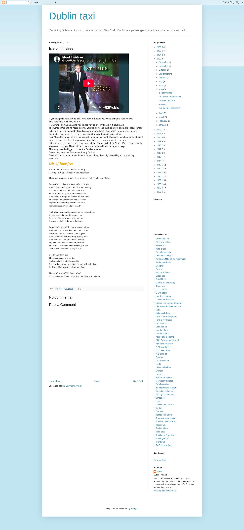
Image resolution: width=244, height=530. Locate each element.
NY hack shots (162, 347)
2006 (159, 192)
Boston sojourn (163, 272)
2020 (159, 137)
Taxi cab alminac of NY (166, 422)
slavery (159, 401)
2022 (159, 130)
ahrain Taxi (161, 245)
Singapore (160, 398)
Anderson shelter (163, 262)
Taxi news (160, 425)
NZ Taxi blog (161, 354)
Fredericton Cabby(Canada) (168, 303)
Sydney (159, 411)
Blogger (134, 508)
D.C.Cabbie (161, 289)
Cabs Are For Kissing (165, 283)
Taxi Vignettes (162, 438)
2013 (159, 165)
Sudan (159, 408)
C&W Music (161, 279)
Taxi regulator (162, 428)
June (161, 85)
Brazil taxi (160, 276)
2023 (159, 59)
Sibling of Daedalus (165, 394)
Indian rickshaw (163, 313)
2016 (159, 153)
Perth (158, 364)
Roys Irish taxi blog (164, 381)
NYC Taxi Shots (163, 350)
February (163, 121)
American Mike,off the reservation (171, 259)
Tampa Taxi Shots (164, 415)
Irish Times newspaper (166, 317)
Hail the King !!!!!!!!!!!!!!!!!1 (169, 108)
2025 (159, 51)
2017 (159, 149)
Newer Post (55, 381)
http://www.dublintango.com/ (168, 306)
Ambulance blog (163, 252)
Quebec (159, 371)
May (161, 89)
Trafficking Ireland (164, 445)
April (161, 113)
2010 (159, 176)
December (164, 62)
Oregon (159, 357)
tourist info (160, 442)
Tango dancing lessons (166, 418)
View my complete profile (165, 491)
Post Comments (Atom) (71, 386)
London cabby (162, 333)
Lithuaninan (161, 327)
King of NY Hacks (164, 320)
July (161, 81)
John (159, 471)
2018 (159, 145)
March (162, 117)
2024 (159, 55)
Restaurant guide (164, 377)
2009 (159, 180)
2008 (159, 184)
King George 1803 (167, 100)
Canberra (160, 286)
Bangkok (160, 266)
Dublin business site (165, 300)
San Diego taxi (162, 384)
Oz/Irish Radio (162, 361)
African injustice (163, 242)
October (162, 70)
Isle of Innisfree (165, 93)
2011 (159, 172)
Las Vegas (160, 323)
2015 (159, 157)
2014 (159, 161)
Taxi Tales (160, 432)
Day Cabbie (161, 293)
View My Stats (160, 460)
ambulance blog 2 (164, 256)
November (164, 66)
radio (158, 374)
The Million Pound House (170, 97)
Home (97, 381)
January (163, 125)
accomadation (162, 239)
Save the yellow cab (165, 391)
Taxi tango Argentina (165, 435)
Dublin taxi (72, 16)
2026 (159, 47)
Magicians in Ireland (165, 337)
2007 (159, 188)
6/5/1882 (162, 104)
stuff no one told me (165, 405)
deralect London (163, 296)
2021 (159, 134)
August (162, 78)
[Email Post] (79, 289)
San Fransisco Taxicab (166, 388)
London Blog (162, 330)
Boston (159, 269)
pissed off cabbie (163, 367)
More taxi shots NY (164, 344)
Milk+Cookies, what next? (167, 340)
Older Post (138, 381)
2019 (159, 141)
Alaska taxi (161, 249)
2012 (159, 168)
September (164, 74)
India (158, 310)
